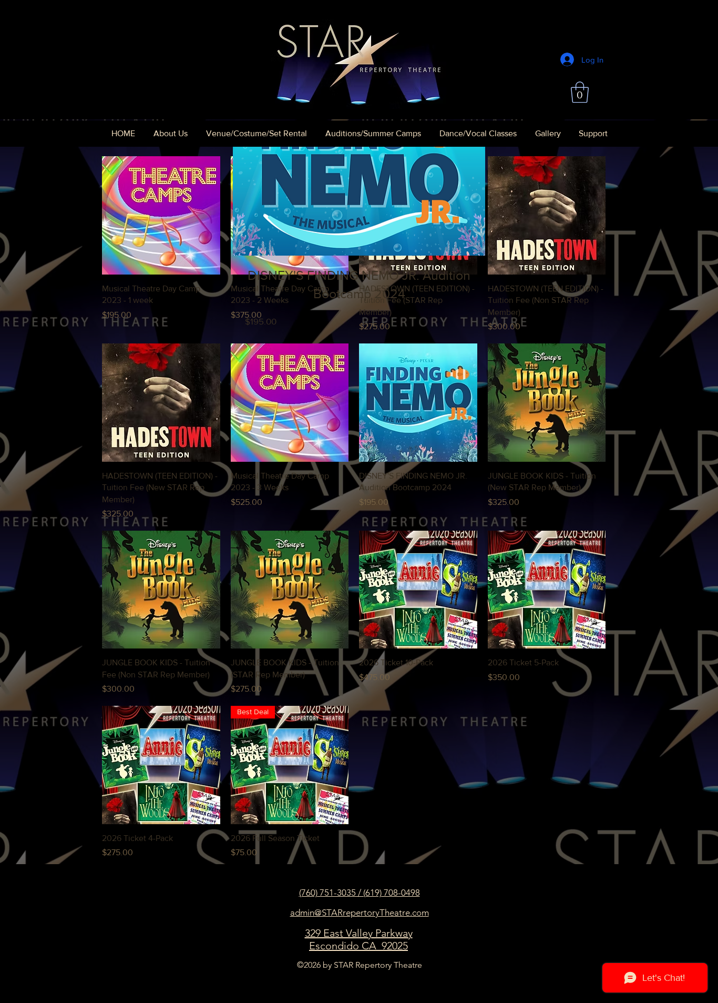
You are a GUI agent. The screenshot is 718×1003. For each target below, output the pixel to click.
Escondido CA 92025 (358, 945)
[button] (580, 92)
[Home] (358, 60)
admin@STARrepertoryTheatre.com (359, 912)
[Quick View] (161, 215)
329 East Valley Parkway (359, 933)
